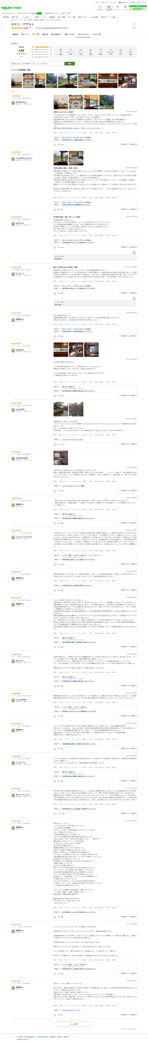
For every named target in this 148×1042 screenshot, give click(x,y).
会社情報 (20, 1037)
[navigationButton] (134, 80)
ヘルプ (97, 2)
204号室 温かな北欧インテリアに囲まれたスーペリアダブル (78, 288)
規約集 (59, 1037)
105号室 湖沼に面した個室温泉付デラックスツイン (76, 205)
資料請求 (66, 1037)
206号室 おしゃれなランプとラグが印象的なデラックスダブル (79, 711)
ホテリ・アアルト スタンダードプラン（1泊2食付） (77, 137)
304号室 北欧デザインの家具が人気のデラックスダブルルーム (79, 969)
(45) (83, 34)
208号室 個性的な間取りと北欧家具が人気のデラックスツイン (79, 642)
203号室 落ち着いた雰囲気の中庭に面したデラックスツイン (78, 391)
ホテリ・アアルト (22, 24)
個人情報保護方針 (30, 1037)
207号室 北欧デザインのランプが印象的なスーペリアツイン (78, 242)
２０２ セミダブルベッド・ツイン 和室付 (73, 486)
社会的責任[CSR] (42, 1037)
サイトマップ (113, 2)
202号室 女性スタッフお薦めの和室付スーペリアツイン (77, 140)
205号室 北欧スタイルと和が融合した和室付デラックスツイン (79, 809)
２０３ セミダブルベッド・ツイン (71, 1010)
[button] (16, 80)
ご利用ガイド (104, 2)
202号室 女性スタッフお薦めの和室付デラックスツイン (77, 585)
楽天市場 (132, 2)
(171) (56, 34)
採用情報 (52, 1037)
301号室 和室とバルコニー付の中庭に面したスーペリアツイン (79, 912)
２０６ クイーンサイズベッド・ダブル (72, 439)
